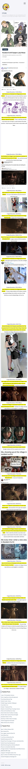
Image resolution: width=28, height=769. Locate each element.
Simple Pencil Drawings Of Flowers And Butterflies (12, 741)
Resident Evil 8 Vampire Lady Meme (13, 53)
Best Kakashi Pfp (5, 731)
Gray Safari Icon (4, 705)
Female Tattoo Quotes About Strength (9, 714)
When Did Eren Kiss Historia (7, 722)
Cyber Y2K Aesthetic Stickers (7, 695)
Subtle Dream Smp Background (8, 743)
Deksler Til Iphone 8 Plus (6, 707)
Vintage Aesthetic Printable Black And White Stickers (13, 748)
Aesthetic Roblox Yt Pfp (6, 716)
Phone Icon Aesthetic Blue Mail (8, 746)
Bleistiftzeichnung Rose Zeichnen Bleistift (10, 744)
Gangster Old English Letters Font (8, 752)
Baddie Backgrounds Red (6, 739)
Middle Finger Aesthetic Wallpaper (9, 703)
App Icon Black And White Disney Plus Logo (11, 754)
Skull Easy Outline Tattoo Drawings (9, 718)
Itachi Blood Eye (4, 735)
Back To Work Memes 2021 (7, 729)
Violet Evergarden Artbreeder (7, 720)
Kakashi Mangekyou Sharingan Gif (8, 756)
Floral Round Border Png (6, 699)
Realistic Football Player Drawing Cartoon (10, 709)
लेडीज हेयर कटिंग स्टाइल (5, 750)
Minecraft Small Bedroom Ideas (8, 710)
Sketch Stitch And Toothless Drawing (9, 712)
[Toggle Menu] (24, 3)
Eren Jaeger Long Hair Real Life (8, 733)
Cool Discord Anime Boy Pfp (7, 737)
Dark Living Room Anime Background (9, 697)
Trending (5, 49)
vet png (4, 13)
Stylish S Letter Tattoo (6, 701)
